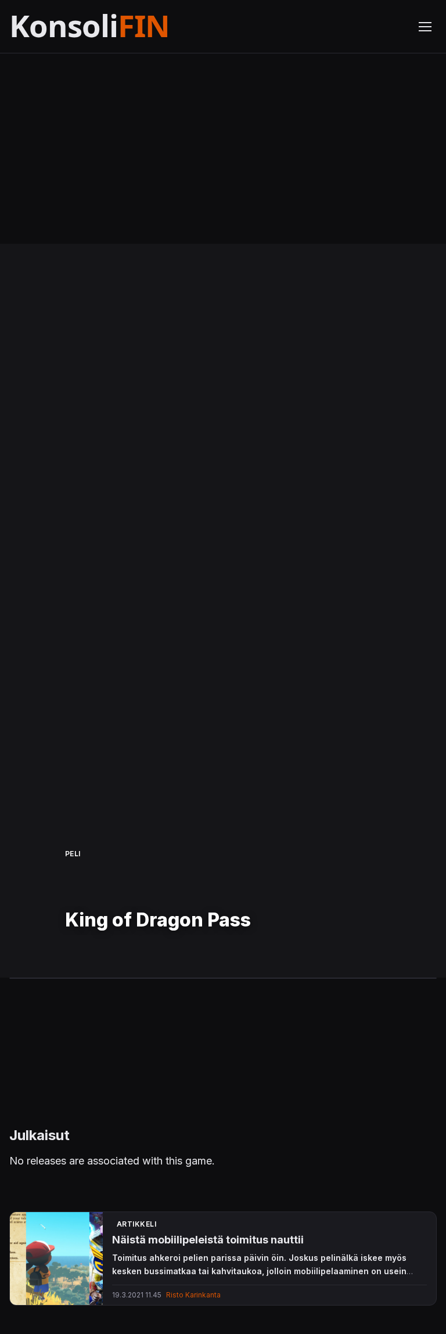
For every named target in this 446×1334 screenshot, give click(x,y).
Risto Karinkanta (193, 1294)
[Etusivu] (118, 26)
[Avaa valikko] (425, 26)
